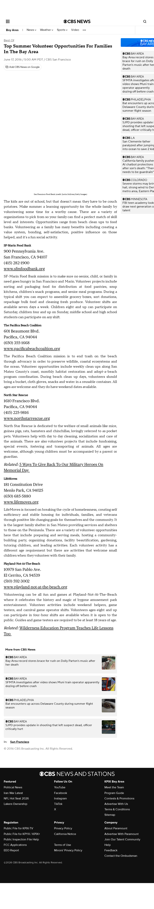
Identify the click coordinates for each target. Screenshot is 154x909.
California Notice (65, 834)
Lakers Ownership (15, 803)
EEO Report (11, 850)
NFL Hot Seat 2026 (16, 798)
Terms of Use (62, 844)
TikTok (58, 803)
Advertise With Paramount (121, 834)
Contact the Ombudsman (120, 855)
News (31, 30)
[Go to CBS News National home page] (77, 21)
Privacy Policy (63, 828)
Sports (61, 30)
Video (75, 30)
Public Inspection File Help (21, 839)
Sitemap (109, 814)
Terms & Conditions (117, 809)
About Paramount (115, 828)
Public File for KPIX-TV (18, 828)
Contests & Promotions (119, 798)
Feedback (110, 850)
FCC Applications (15, 844)
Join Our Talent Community (122, 839)
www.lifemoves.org (21, 502)
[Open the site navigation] (29, 21)
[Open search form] (144, 21)
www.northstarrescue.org (27, 418)
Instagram (60, 798)
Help (107, 844)
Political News (13, 787)
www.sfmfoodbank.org (24, 268)
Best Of (9, 40)
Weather (46, 30)
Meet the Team (114, 787)
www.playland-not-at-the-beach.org (35, 587)
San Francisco (19, 742)
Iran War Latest (13, 793)
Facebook (60, 793)
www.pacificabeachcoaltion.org (32, 348)
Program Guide (114, 793)
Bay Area (12, 30)
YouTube (59, 787)
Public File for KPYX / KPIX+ (22, 834)
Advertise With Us (116, 803)
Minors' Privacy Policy (68, 850)
